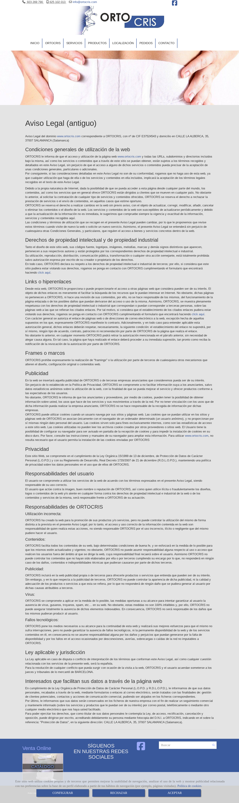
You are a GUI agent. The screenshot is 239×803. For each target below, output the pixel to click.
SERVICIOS (74, 43)
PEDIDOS (146, 43)
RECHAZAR (118, 793)
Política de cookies (189, 786)
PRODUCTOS (97, 43)
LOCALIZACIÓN (123, 43)
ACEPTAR (175, 793)
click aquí (44, 272)
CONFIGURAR (62, 793)
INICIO (34, 43)
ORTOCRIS (53, 43)
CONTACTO (166, 43)
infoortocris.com (84, 2)
